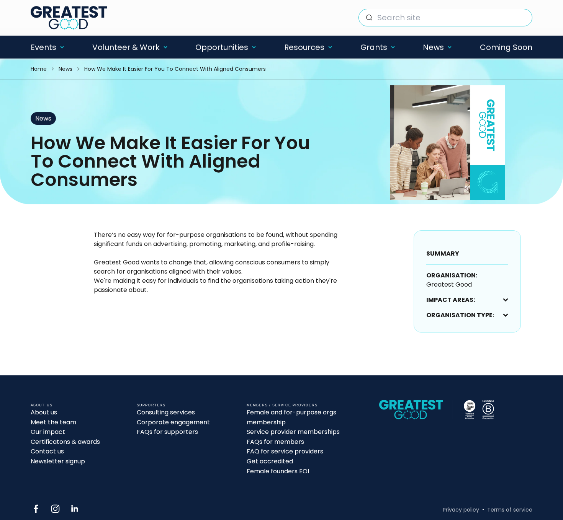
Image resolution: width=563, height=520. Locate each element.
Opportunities (221, 47)
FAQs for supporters (167, 431)
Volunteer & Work (126, 47)
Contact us (47, 451)
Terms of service (509, 509)
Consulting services (166, 412)
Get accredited (270, 461)
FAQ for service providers (285, 451)
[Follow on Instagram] (55, 509)
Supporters (151, 405)
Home (39, 69)
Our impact (48, 431)
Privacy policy (461, 509)
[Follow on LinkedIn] (75, 509)
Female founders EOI (278, 471)
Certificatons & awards (65, 441)
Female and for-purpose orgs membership (291, 417)
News (433, 47)
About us (44, 412)
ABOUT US (41, 405)
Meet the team (53, 422)
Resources (304, 47)
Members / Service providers (282, 405)
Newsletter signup (58, 461)
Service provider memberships (293, 431)
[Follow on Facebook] (36, 509)
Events (43, 47)
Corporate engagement (173, 422)
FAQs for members (275, 441)
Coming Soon (506, 47)
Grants (373, 47)
